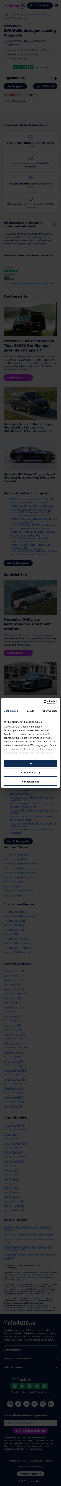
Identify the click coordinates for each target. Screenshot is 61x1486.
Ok (30, 763)
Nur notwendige (30, 781)
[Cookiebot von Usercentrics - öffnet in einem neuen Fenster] (43, 702)
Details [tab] (30, 710)
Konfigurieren (28, 772)
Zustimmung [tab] (11, 710)
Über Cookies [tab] (49, 710)
